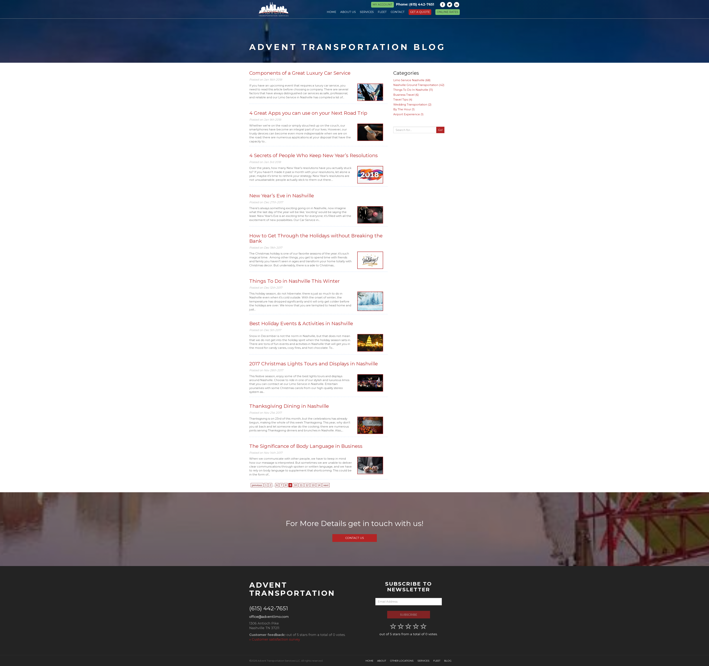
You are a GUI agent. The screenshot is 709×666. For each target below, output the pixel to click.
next (325, 485)
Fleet (436, 660)
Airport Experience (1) (408, 114)
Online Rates (447, 12)
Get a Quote (420, 12)
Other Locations (402, 660)
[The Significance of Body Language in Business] (370, 465)
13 (312, 485)
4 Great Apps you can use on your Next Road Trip (308, 113)
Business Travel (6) (406, 94)
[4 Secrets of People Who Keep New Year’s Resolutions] (370, 174)
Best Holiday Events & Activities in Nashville (301, 323)
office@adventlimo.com (269, 617)
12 (307, 485)
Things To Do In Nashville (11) (413, 89)
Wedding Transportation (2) (412, 104)
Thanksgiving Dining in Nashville (289, 406)
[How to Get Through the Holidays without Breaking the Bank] (370, 260)
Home (369, 660)
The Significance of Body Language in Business (305, 446)
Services (423, 660)
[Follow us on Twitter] (449, 4)
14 (318, 485)
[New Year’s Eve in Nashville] (370, 215)
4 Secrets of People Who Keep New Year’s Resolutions (313, 155)
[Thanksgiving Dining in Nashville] (370, 425)
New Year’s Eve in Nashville (281, 196)
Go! (440, 130)
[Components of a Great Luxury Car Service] (370, 92)
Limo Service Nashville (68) (412, 80)
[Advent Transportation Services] (273, 9)
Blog (447, 660)
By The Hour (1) (404, 109)
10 (295, 485)
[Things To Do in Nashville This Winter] (370, 301)
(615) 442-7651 (421, 4)
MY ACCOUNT (382, 4)
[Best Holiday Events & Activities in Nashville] (370, 342)
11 (301, 485)
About (381, 660)
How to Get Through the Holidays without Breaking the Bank (316, 238)
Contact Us (354, 538)
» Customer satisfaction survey (274, 639)
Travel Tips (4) (402, 99)
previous (257, 485)
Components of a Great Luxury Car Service (299, 73)
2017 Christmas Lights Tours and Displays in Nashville (313, 364)
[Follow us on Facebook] (442, 4)
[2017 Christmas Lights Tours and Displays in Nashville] (370, 383)
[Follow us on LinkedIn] (456, 4)
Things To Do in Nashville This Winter (294, 281)
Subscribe (408, 614)
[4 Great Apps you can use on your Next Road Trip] (370, 132)
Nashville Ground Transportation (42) (418, 85)
